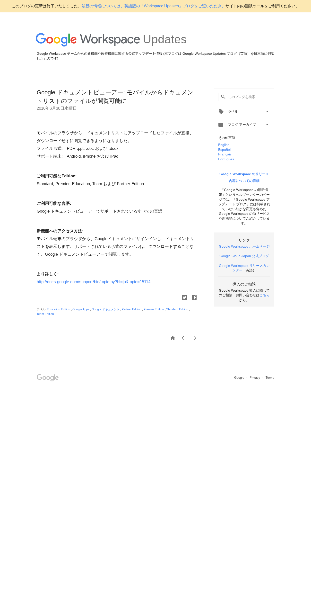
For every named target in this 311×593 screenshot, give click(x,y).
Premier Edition (154, 309)
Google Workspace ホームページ (244, 246)
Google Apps (81, 309)
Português (226, 159)
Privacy (255, 377)
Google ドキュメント (106, 309)
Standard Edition (177, 309)
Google (239, 377)
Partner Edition (132, 309)
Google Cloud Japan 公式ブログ (244, 256)
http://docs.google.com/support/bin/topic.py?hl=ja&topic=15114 (93, 281)
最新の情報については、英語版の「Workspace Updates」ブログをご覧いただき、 (153, 6)
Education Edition (59, 309)
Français (225, 154)
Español (224, 150)
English (223, 145)
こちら (264, 295)
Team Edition (45, 314)
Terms (270, 377)
